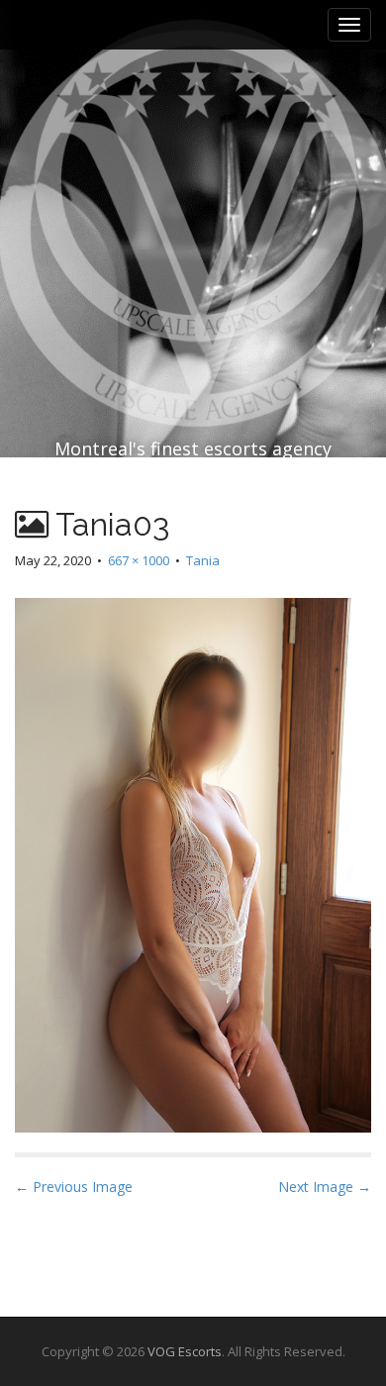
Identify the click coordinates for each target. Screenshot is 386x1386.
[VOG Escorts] (193, 180)
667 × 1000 (138, 560)
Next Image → (324, 1186)
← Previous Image (74, 1186)
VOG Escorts (184, 1351)
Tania (203, 560)
